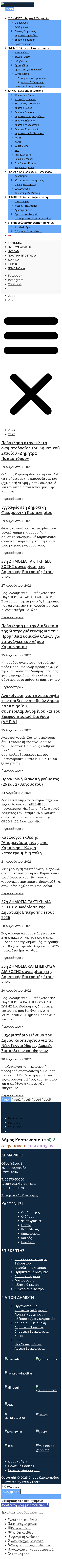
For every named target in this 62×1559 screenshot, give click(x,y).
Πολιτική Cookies (21, 1466)
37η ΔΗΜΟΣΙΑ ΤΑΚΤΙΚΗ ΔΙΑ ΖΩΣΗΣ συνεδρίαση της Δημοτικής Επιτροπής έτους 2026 (27, 909)
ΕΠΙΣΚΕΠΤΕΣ (29, 197)
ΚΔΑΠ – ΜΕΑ (21, 146)
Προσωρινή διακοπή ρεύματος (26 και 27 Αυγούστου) (30, 781)
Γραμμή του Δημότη (25, 184)
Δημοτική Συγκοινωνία (27, 129)
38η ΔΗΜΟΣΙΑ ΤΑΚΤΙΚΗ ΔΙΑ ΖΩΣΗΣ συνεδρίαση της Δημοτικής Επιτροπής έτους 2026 (27, 569)
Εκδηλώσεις (21, 61)
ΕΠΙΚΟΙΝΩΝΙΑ (16, 268)
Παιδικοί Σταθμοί (24, 158)
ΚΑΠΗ (18, 137)
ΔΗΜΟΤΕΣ (25, 90)
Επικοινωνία (30, 1233)
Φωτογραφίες (31, 1221)
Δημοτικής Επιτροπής (32, 82)
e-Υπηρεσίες (31, 222)
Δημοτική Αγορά (23, 107)
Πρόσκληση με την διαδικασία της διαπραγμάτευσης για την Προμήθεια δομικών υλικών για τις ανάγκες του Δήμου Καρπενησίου (31, 636)
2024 (11, 296)
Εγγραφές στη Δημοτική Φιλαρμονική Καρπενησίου (26, 510)
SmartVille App (22, 227)
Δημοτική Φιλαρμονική (27, 124)
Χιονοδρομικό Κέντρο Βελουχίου (33, 218)
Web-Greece (31, 1482)
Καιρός (26, 1238)
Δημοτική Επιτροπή (25, 39)
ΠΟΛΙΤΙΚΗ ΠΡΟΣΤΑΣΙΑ (22, 255)
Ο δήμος (27, 1216)
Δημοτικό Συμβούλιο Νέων (29, 133)
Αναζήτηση (11, 1492)
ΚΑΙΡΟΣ (13, 264)
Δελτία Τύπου (22, 56)
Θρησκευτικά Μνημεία (26, 214)
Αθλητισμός (21, 175)
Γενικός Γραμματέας (25, 31)
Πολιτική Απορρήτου (24, 1470)
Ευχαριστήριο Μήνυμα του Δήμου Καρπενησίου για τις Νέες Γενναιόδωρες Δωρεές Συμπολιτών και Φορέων (27, 1042)
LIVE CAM (13, 251)
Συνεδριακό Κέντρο (25, 163)
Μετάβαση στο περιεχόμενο (22, 1501)
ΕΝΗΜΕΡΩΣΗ (30, 48)
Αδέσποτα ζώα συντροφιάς (29, 180)
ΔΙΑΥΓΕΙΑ (13, 260)
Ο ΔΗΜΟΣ (29, 18)
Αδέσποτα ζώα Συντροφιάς (35, 1319)
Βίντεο (26, 1225)
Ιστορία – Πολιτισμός (26, 205)
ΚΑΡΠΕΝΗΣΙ (15, 243)
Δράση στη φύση (27, 1276)
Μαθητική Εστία (23, 154)
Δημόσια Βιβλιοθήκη (26, 112)
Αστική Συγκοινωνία (25, 99)
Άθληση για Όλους (25, 95)
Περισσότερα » (12, 499)
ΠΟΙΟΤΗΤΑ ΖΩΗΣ (30, 171)
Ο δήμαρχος (21, 22)
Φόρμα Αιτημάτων (24, 167)
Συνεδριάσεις (22, 73)
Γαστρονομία (22, 201)
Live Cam (28, 1242)
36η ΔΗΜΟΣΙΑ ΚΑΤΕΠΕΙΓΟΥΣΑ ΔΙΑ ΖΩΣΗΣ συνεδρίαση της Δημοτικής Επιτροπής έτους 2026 (28, 974)
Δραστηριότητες (23, 210)
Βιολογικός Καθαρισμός (27, 103)
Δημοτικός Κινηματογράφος (29, 116)
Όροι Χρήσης (18, 1461)
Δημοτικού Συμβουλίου (34, 78)
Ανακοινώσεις (22, 52)
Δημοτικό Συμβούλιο (26, 35)
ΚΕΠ (17, 150)
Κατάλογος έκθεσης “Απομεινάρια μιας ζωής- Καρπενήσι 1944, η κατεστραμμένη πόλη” (24, 845)
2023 (11, 300)
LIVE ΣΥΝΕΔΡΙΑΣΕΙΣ (19, 247)
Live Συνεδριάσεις (28, 1344)
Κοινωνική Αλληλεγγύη (27, 192)
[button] (31, 365)
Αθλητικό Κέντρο (27, 1284)
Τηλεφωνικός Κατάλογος (28, 231)
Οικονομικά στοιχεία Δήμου (30, 86)
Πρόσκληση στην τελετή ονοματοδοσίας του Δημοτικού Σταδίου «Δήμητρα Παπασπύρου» (30, 450)
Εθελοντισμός (22, 188)
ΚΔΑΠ (18, 141)
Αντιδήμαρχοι (22, 26)
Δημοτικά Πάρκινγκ (25, 120)
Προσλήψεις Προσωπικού (28, 69)
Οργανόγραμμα (23, 44)
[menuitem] (34, 31)
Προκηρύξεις (21, 65)
